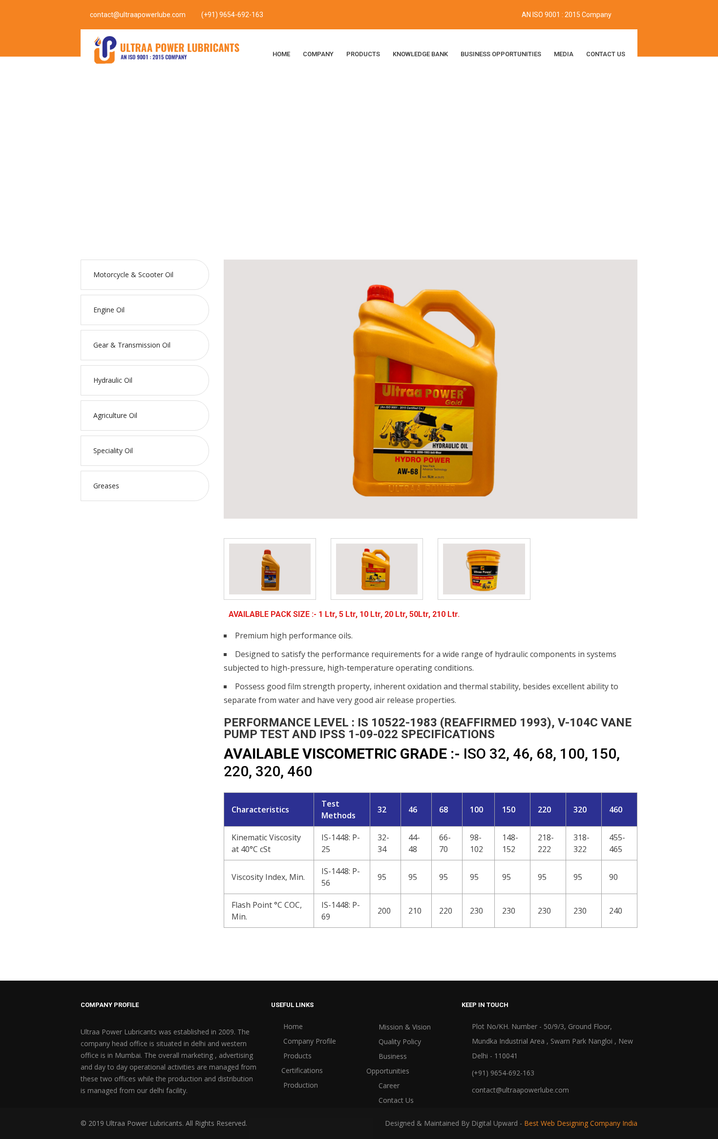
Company (318, 54)
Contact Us (605, 54)
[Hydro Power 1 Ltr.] (270, 568)
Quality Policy (399, 1041)
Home (281, 54)
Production (299, 1085)
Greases (106, 485)
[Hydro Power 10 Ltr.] (484, 568)
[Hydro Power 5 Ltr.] (377, 568)
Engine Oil (109, 309)
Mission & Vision (404, 1026)
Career (388, 1085)
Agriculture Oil (115, 415)
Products (363, 54)
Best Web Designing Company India (580, 1123)
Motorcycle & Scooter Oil (133, 274)
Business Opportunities (501, 54)
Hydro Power (412, 157)
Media (563, 54)
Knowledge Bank (420, 54)
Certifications (302, 1070)
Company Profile (308, 1041)
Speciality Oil (113, 450)
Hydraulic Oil (344, 157)
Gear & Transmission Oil (131, 345)
